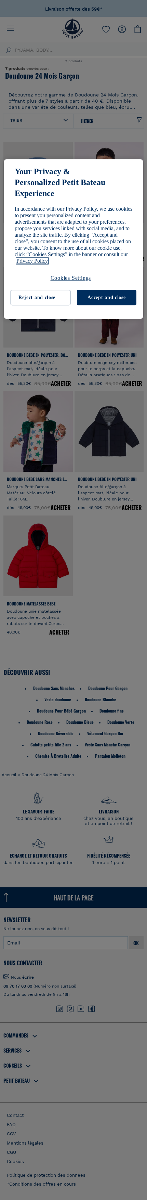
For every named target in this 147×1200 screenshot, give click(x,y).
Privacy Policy (32, 261)
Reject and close (36, 297)
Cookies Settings (71, 278)
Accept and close (106, 297)
